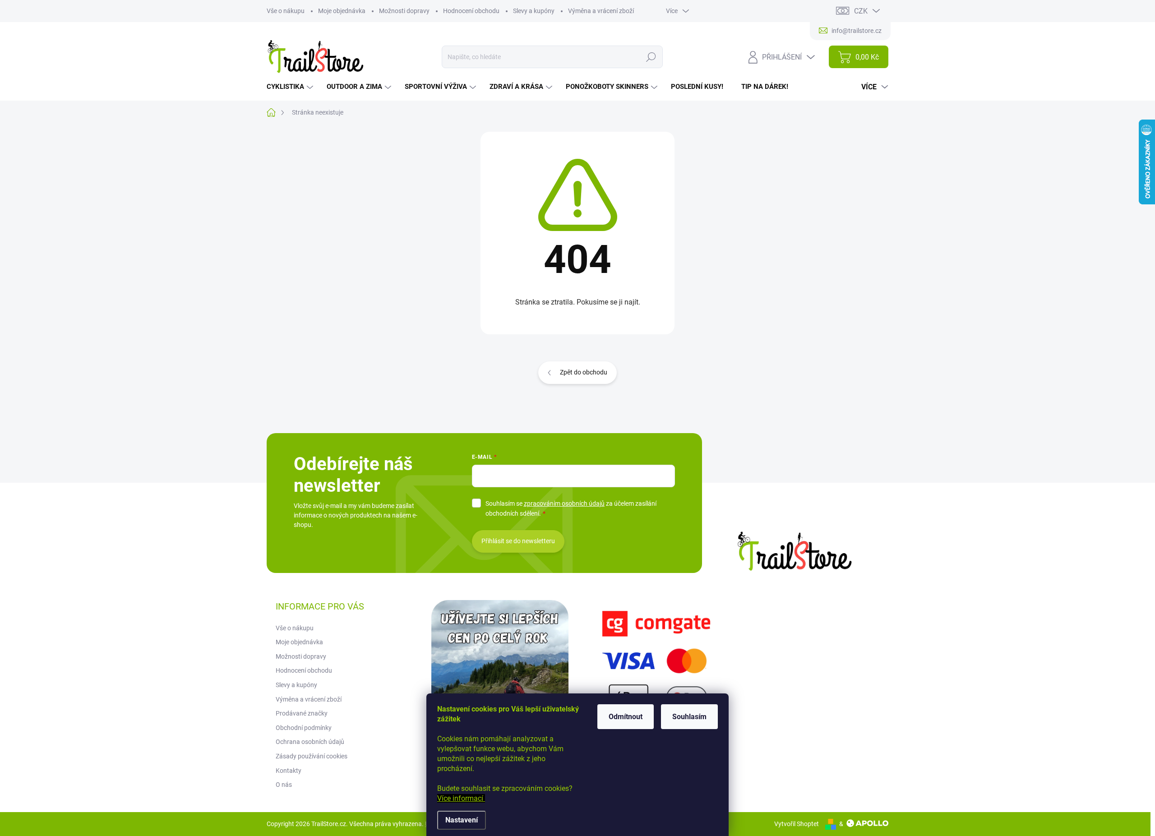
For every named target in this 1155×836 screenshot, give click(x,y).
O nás (284, 784)
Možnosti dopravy (404, 10)
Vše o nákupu (286, 10)
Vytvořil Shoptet (796, 823)
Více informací (461, 798)
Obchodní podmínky (304, 727)
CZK (861, 11)
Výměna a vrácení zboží (601, 10)
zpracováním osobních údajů (564, 503)
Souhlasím (689, 716)
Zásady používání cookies (311, 756)
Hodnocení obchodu (471, 10)
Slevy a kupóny (533, 10)
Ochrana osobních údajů (310, 741)
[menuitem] (291, 87)
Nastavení (461, 820)
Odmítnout (625, 716)
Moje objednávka (341, 10)
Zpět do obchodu (583, 372)
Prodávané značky (302, 713)
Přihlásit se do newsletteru (518, 541)
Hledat (651, 56)
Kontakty (288, 770)
